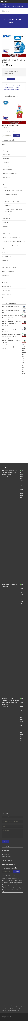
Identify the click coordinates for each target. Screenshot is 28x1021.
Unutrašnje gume (6, 286)
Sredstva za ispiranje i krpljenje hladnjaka (13, 245)
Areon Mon (19, 84)
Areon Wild (7, 215)
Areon (14, 84)
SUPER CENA (5, 275)
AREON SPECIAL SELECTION (12, 201)
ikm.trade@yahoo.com (8, 864)
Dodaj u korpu (11, 79)
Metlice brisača (7, 181)
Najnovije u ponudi (6, 264)
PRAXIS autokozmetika (8, 230)
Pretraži (17, 135)
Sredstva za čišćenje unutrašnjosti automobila (14, 241)
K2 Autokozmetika (7, 169)
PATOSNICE (6, 226)
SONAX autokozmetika (8, 233)
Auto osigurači (6, 151)
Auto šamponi (6, 158)
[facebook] (3, 4)
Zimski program (6, 298)
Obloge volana (6, 218)
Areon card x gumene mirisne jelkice (14, 190)
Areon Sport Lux (9, 205)
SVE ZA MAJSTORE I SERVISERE (10, 279)
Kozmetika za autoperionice (10, 173)
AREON (11, 84)
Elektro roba (5, 260)
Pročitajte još (6, 127)
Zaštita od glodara (6, 290)
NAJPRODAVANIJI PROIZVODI (9, 267)
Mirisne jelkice (15, 86)
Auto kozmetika (7, 86)
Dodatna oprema (7, 166)
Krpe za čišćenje (7, 177)
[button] (23, 36)
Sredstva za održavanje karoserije (11, 248)
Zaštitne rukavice (6, 294)
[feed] (5, 4)
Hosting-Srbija (15, 1018)
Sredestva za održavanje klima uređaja (12, 237)
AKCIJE (4, 144)
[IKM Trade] (4, 11)
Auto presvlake (6, 154)
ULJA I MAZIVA (5, 282)
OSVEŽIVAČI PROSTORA (8, 271)
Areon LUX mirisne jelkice (11, 194)
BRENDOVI (5, 252)
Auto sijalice (6, 162)
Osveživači (11, 87)
